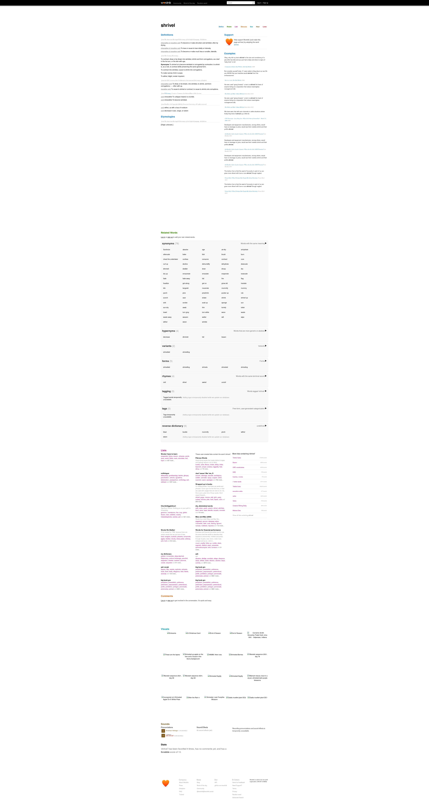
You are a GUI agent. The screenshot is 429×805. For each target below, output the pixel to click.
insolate (243, 283)
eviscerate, (215, 545)
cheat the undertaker (170, 259)
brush (224, 254)
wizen (185, 322)
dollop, (217, 464)
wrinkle (204, 322)
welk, (197, 508)
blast (165, 432)
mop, (181, 512)
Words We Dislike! (168, 530)
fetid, (182, 571)
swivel (204, 382)
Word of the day (189, 3)
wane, (202, 510)
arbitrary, (188, 539)
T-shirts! (181, 794)
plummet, (183, 560)
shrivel (236, 44)
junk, (162, 541)
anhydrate (244, 249)
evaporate (225, 273)
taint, (168, 514)
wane (223, 312)
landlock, (177, 560)
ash (197, 554)
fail (203, 278)
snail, (209, 523)
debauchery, (165, 475)
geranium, (164, 512)
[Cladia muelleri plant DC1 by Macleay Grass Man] (257, 697)
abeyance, (222, 558)
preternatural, (217, 571)
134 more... (173, 574)
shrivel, (198, 497)
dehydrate (225, 264)
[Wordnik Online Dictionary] (166, 3)
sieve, (163, 458)
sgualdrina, (179, 477)
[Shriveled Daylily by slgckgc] (214, 676)
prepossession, (208, 571)
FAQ (180, 791)
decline (185, 264)
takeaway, (211, 521)
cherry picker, (180, 539)
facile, (163, 571)
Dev (216, 779)
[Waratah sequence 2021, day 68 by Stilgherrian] (172, 676)
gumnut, (205, 521)
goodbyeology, (173, 475)
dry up (165, 273)
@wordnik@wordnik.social (205, 791)
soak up (205, 302)
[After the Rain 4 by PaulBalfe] (193, 697)
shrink (224, 297)
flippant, (163, 569)
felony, (171, 456)
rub (242, 293)
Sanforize (166, 249)
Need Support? (237, 785)
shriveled (225, 367)
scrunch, (198, 475)
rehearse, (182, 456)
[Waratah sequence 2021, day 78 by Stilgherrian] (257, 655)
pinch (223, 432)
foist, (221, 467)
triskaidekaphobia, (167, 517)
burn (242, 254)
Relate (229, 26)
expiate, (172, 569)
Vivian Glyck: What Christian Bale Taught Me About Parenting (241, 178)
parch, (206, 508)
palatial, (163, 556)
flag (242, 278)
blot (203, 254)
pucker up (225, 293)
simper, (204, 467)
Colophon (182, 788)
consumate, (187, 536)
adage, (216, 558)
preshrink (205, 293)
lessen (224, 337)
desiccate (244, 264)
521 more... (187, 517)
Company (182, 779)
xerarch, (210, 508)
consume (205, 259)
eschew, (175, 517)
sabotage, (204, 475)
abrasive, (199, 558)
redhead (163, 482)
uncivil (224, 382)
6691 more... (216, 576)
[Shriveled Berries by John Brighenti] (236, 654)
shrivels (204, 367)
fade (164, 278)
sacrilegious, (218, 475)
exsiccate (244, 273)
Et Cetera (235, 779)
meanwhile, (199, 523)
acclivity (198, 563)
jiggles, (163, 539)
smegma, (168, 536)
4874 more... (208, 563)
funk (165, 541)
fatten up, (209, 543)
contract (224, 259)
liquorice (211, 526)
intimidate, (181, 458)
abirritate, (221, 508)
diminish (166, 268)
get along (186, 283)
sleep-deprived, (179, 556)
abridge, (204, 558)
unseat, (163, 563)
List (236, 26)
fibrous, (207, 464)
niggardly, (216, 467)
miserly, (178, 514)
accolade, (210, 558)
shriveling (244, 367)
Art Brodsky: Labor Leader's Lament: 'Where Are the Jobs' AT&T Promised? (244, 134)
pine (184, 293)
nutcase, (198, 526)
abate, (220, 543)
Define (221, 26)
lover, (163, 536)
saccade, (211, 475)
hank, (212, 499)
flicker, (171, 458)
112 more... (220, 526)
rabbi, (205, 523)
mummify (225, 288)
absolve (185, 249)
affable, (202, 560)
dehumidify (206, 264)
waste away (167, 317)
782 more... (219, 480)
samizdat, (204, 477)
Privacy (234, 791)
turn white (205, 312)
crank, (176, 458)
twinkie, (181, 475)
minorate (222, 510)
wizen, (201, 508)
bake (184, 254)
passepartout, (174, 480)
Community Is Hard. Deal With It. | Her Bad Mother (238, 67)
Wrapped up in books (204, 484)
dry (242, 268)
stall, (212, 497)
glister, (185, 512)
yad (179, 517)
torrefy (224, 307)
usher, (203, 464)
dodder (185, 268)
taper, (206, 510)
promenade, (218, 574)
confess (185, 259)
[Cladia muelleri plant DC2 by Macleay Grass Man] (236, 697)
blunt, (198, 510)
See (251, 26)
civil (164, 382)
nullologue (165, 473)
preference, (215, 569)
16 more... (201, 512)
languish (186, 288)
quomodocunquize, (202, 547)
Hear (258, 26)
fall (203, 337)
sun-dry (166, 307)
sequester (169, 563)
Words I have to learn (169, 454)
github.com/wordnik (221, 785)
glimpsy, (186, 475)
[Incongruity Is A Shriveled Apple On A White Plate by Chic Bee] (172, 698)
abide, (207, 560)
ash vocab (165, 567)
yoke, (208, 499)
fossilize (166, 283)
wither (165, 322)
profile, (198, 574)
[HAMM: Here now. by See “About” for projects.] (214, 654)
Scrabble (165, 751)
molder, (215, 543)
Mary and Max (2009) (203, 517)
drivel (184, 382)
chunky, (173, 539)
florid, (167, 571)
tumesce (214, 547)
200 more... (199, 501)
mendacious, (172, 512)
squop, (210, 477)
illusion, (163, 514)
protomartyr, (200, 576)
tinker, (221, 464)
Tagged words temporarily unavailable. (172, 398)
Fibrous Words (201, 458)
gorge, (202, 497)
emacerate (186, 273)
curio (220, 499)
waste (243, 312)
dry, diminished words (204, 506)
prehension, (199, 571)
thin (203, 307)
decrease (166, 337)
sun (242, 302)
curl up (165, 264)
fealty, (171, 571)
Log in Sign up (262, 3)
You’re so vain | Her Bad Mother (233, 80)
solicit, (220, 477)
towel (165, 312)
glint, (216, 497)
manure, (208, 497)
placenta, (180, 536)
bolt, (186, 458)
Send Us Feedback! (238, 782)
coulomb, (174, 536)
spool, (204, 480)
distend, (204, 545)
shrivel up (244, 297)
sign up (170, 237)
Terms (234, 788)
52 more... (173, 541)
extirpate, (185, 569)
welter (204, 317)
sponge (224, 302)
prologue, (211, 574)
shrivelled (166, 352)
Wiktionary (167, 93)
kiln (164, 288)
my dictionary (166, 554)
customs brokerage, (175, 558)
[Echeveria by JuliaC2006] (171, 633)
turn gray (186, 312)
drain (204, 268)
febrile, (186, 571)
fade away (186, 278)
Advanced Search (238, 797)
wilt (223, 317)
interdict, (171, 560)
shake (204, 297)
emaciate (205, 273)
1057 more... (173, 482)
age (203, 249)
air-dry (224, 249)
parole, (187, 456)
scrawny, (210, 467)
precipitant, (199, 569)
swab (184, 307)
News (199, 779)
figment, (219, 523)
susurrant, (199, 480)
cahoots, (173, 477)
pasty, (219, 497)
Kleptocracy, (165, 558)
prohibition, (204, 574)
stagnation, (164, 560)
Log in (163, 237)
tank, (209, 547)
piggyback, (199, 521)
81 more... (178, 563)
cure (242, 259)
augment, (199, 545)
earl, (187, 480)
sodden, (198, 477)
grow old (225, 283)
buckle (185, 432)
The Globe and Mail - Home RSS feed (234, 94)
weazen (185, 317)
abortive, (218, 560)
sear (184, 297)
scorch (165, 297)
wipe (242, 317)
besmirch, (199, 467)
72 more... (205, 469)
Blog (198, 782)
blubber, (168, 539)
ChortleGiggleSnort (168, 506)
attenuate (166, 254)
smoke (185, 302)
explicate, (178, 569)
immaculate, (170, 556)
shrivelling (186, 352)
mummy (244, 288)
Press (181, 785)
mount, (198, 543)
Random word (202, 3)
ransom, (176, 456)
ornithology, (182, 480)
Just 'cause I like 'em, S (204, 473)
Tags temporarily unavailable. (169, 415)
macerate (205, 288)
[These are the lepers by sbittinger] (171, 654)
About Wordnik (183, 782)
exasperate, (165, 456)
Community (177, 3)
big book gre (200, 567)
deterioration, (165, 480)
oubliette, (173, 514)
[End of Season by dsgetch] (214, 633)
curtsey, (198, 499)
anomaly (164, 574)
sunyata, (216, 510)
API (216, 782)
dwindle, (210, 510)
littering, (214, 523)
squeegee (209, 480)
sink (164, 302)
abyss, (223, 560)
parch (165, 293)
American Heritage (172, 730)
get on (204, 283)
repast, (216, 499)
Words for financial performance (208, 530)
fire (223, 278)
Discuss (244, 26)
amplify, (203, 543)
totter (243, 307)
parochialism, (165, 477)
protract (206, 576)
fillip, (168, 569)
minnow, (203, 499)
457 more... (171, 460)
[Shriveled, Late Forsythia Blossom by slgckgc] (214, 698)
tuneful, (198, 464)
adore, (217, 521)
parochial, (185, 558)
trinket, (212, 464)
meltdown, (204, 526)
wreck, (167, 458)
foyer (162, 460)
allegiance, (177, 571)
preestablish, (207, 569)
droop (224, 268)
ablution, (212, 560)
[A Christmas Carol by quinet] (193, 633)
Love (265, 26)
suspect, (215, 477)
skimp (198, 469)
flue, (177, 512)
